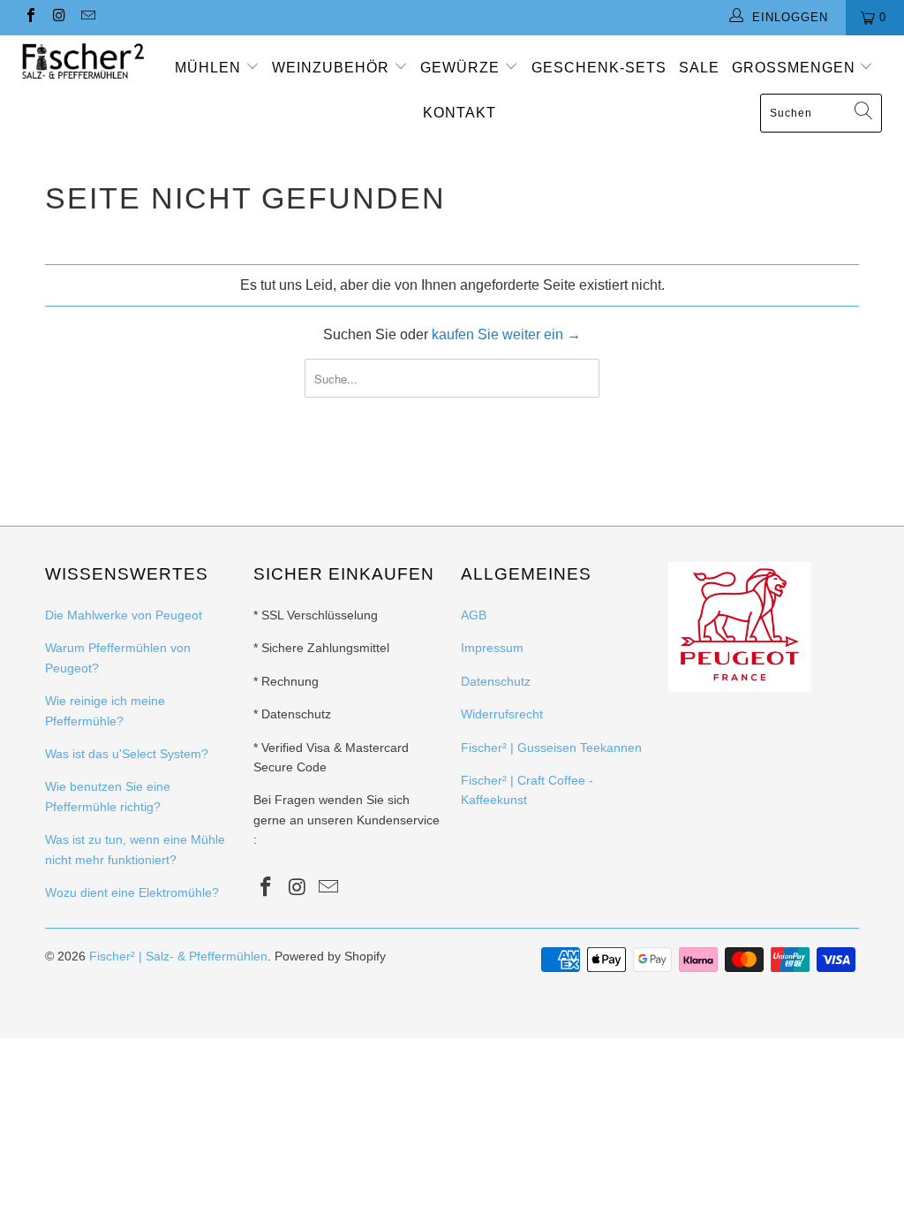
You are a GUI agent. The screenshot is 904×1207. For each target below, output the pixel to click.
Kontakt (459, 112)
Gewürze (462, 67)
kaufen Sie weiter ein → (506, 334)
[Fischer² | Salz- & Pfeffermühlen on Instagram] (58, 17)
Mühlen (210, 67)
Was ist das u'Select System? (126, 754)
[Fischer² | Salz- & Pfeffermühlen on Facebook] (30, 17)
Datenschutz (496, 681)
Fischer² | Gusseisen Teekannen (551, 747)
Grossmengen (796, 67)
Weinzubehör (333, 67)
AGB (473, 615)
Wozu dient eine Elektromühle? (132, 892)
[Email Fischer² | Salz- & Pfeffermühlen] (87, 17)
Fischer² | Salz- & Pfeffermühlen (178, 956)
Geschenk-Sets (599, 67)
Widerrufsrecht (502, 714)
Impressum (492, 648)
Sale (699, 67)
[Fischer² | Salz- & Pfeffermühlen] (81, 61)
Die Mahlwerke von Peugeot (123, 615)
